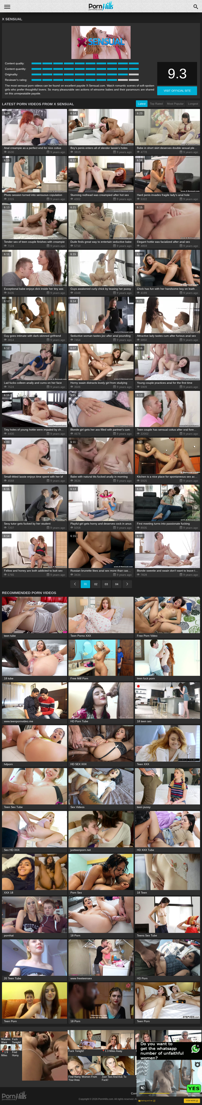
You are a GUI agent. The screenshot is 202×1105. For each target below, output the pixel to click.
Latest (142, 103)
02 (95, 584)
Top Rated (156, 103)
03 (106, 584)
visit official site (177, 90)
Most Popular (175, 103)
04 (116, 584)
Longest (193, 103)
